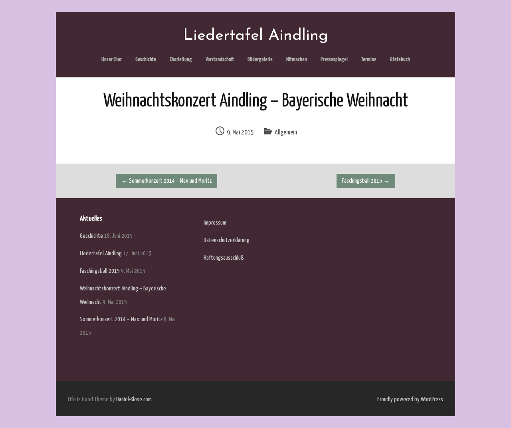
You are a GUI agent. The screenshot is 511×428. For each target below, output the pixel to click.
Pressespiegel (334, 59)
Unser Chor (111, 59)
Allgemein (286, 132)
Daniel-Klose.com (134, 399)
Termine (368, 59)
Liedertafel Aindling (101, 253)
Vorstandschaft (220, 59)
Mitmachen (296, 59)
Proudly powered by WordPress (410, 399)
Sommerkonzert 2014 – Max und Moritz (166, 181)
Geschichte (145, 59)
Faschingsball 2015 (366, 181)
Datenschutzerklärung (227, 240)
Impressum (215, 223)
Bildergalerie (260, 59)
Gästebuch (400, 59)
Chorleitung (181, 59)
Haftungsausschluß (224, 258)
